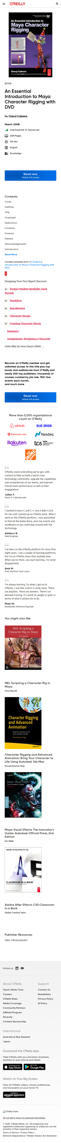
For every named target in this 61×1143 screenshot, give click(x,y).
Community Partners (14, 1007)
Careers (7, 994)
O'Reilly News (10, 998)
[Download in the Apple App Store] (12, 1069)
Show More (11, 254)
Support (43, 984)
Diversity (7, 1017)
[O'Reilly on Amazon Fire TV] (14, 1097)
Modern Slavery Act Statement (42, 1135)
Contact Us (44, 989)
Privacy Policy (45, 998)
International (11, 1031)
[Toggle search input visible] (57, 3)
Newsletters (44, 994)
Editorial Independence (14, 1135)
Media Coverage (12, 1003)
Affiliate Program (12, 1012)
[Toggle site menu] (3, 3)
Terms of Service (11, 1132)
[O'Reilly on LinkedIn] (16, 968)
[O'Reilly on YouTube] (22, 968)
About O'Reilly (12, 984)
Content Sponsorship (14, 1021)
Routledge (15, 153)
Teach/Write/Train (13, 989)
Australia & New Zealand (16, 1036)
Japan (6, 1041)
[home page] (17, 3)
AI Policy (42, 1003)
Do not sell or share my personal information (24, 1118)
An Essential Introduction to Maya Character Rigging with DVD (29, 264)
